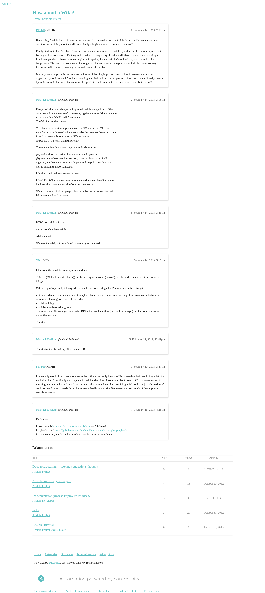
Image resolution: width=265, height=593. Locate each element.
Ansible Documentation (77, 591)
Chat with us (104, 591)
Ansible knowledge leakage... (51, 481)
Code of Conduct (127, 591)
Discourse (54, 562)
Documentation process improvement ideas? (61, 496)
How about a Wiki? (53, 12)
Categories (51, 554)
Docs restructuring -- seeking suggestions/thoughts (65, 466)
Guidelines (67, 554)
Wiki (35, 510)
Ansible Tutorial (43, 525)
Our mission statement (45, 591)
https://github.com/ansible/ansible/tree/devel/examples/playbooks (91, 430)
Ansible (6, 3)
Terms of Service (86, 554)
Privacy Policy (108, 554)
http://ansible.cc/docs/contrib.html (71, 426)
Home (37, 554)
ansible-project (58, 530)
